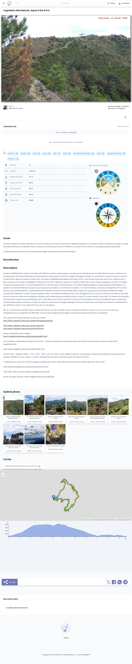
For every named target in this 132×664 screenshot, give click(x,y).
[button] (53, 497)
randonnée (11, 153)
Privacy (66, 638)
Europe (45, 153)
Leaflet (83, 520)
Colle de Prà (11, 159)
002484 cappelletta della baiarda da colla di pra (21, 466)
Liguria (65, 153)
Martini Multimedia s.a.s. (67, 655)
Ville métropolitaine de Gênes (81, 153)
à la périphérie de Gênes (114, 153)
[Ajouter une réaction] (125, 117)
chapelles (23, 153)
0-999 (34, 153)
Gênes (99, 153)
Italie (54, 153)
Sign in (58, 132)
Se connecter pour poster (16, 608)
